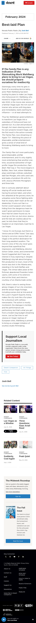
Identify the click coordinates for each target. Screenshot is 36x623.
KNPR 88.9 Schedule (22, 569)
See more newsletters (13, 492)
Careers (6, 581)
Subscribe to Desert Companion (10, 593)
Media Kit (22, 592)
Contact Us (7, 573)
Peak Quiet (24, 456)
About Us (7, 569)
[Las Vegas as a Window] (10, 409)
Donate (30, 3)
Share (6, 38)
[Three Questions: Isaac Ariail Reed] (25, 409)
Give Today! (14, 356)
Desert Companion (11, 368)
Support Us (7, 585)
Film (5, 372)
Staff (5, 577)
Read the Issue (18, 541)
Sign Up (18, 496)
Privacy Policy (25, 563)
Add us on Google (22, 38)
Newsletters (8, 589)
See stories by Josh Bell (10, 386)
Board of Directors (25, 584)
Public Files (22, 588)
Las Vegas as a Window (10, 422)
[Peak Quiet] (25, 444)
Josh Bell (25, 31)
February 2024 (15, 17)
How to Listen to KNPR (24, 579)
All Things (27, 368)
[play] (3, 619)
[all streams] (33, 619)
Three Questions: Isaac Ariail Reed (24, 424)
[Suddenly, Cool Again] (10, 444)
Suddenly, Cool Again (9, 457)
